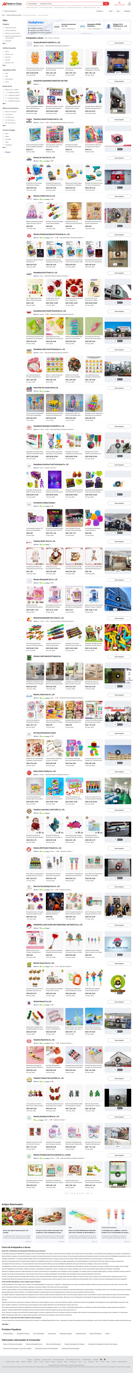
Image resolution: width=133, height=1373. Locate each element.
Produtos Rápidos (86, 1359)
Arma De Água (52, 1333)
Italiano (66, 1361)
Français (41, 1361)
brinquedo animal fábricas (89, 7)
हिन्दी (97, 1361)
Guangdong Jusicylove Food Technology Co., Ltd (50, 464)
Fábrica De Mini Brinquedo (53, 1344)
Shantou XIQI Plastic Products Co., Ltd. (47, 848)
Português (59, 1361)
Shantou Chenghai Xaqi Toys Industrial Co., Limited (51, 1155)
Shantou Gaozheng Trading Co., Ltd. (46, 1116)
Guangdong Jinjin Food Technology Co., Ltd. (49, 349)
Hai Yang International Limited (44, 733)
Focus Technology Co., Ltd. (63, 1365)
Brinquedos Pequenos (66, 1333)
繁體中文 (30, 1361)
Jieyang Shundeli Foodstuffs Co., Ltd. (46, 42)
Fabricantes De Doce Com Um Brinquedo (46, 1348)
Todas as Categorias (10, 11)
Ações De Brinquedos (95, 1333)
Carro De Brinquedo (38, 1333)
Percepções (95, 1359)
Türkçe (107, 1361)
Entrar (129, 5)
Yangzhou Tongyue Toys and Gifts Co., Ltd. (48, 1078)
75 (88, 1193)
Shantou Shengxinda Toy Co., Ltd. (45, 579)
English (18, 1361)
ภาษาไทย (102, 1361)
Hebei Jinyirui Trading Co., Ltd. (44, 771)
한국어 (80, 1361)
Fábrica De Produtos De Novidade (12, 1344)
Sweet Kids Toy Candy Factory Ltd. (45, 387)
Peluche (107, 1333)
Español (47, 1361)
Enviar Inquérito (119, 43)
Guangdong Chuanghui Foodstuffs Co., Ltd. (48, 426)
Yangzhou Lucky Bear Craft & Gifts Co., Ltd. (49, 809)
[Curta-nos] (101, 1359)
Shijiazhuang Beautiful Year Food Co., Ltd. (48, 618)
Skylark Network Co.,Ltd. (42, 1001)
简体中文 (23, 1361)
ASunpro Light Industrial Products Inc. (47, 656)
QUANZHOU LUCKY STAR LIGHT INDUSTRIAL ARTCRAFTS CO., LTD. (58, 925)
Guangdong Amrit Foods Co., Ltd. (45, 272)
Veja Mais (5, 1324)
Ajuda (110, 11)
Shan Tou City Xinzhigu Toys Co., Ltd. (46, 886)
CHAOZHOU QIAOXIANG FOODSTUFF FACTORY (50, 81)
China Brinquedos (8, 1333)
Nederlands (91, 1361)
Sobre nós (30, 1359)
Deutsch (53, 1361)
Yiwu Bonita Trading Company (44, 503)
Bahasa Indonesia (122, 1361)
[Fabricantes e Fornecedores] (12, 4)
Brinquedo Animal (81, 1333)
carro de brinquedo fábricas (46, 7)
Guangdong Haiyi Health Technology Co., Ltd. (49, 311)
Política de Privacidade (58, 1359)
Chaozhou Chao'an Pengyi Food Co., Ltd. (48, 119)
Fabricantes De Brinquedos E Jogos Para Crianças (17, 1348)
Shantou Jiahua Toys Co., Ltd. (44, 694)
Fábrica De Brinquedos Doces (34, 1344)
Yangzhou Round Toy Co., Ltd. (44, 1040)
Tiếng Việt (113, 1361)
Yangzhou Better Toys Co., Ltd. (44, 541)
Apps (118, 11)
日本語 (35, 1361)
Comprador (99, 11)
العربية (84, 1361)
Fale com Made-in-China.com (73, 1359)
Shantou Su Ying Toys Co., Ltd (44, 157)
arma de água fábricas (59, 7)
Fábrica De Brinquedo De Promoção (74, 1344)
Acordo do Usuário (46, 1359)
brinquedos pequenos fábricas (74, 7)
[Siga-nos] (104, 1359)
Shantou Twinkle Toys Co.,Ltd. (44, 196)
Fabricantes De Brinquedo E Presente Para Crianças (102, 1344)
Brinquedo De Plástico (23, 1333)
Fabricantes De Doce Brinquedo (70, 1348)
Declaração (37, 1359)
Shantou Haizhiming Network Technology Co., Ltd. (51, 234)
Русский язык (73, 1361)
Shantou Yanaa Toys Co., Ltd (43, 963)
